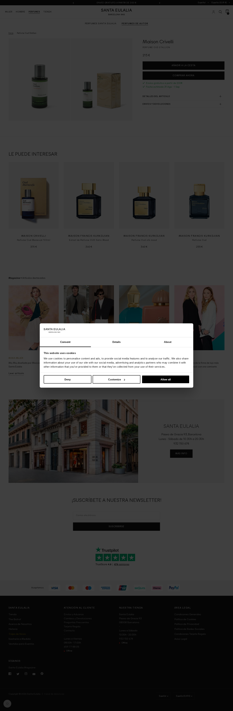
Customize (114, 379)
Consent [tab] (65, 341)
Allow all (166, 379)
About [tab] (167, 341)
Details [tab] (116, 341)
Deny (67, 379)
